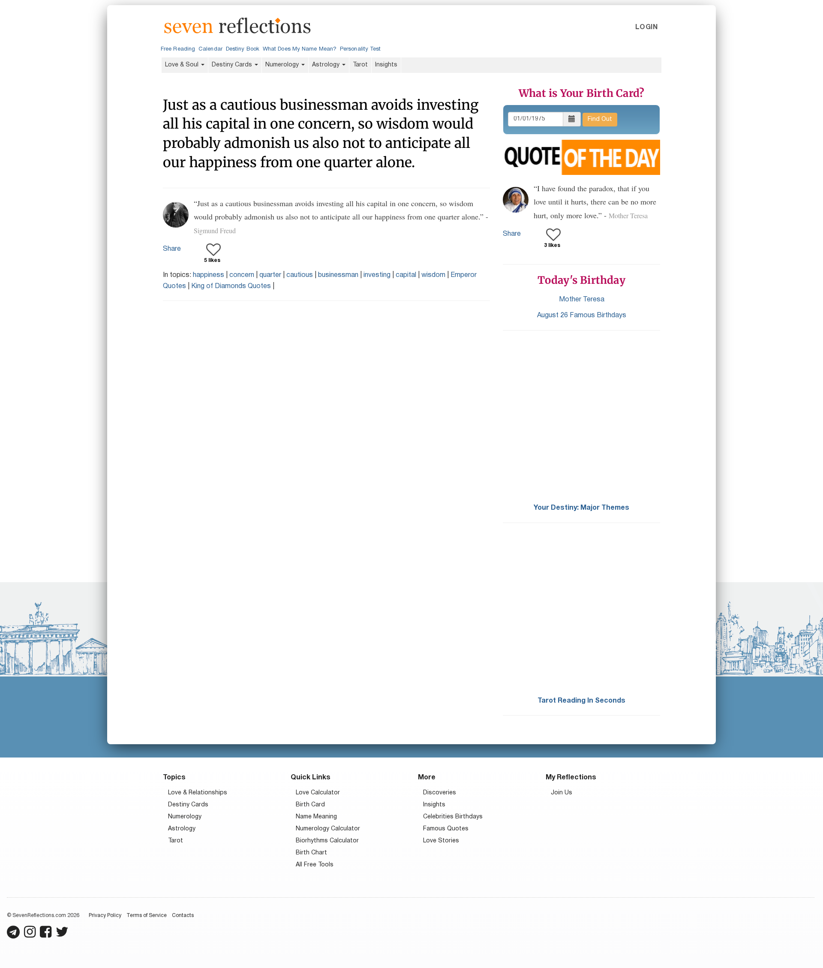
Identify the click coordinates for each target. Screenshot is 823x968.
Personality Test (360, 49)
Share (172, 249)
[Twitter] (62, 936)
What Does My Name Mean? (299, 49)
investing (376, 275)
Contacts (183, 915)
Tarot (360, 65)
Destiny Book (242, 49)
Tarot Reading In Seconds (581, 701)
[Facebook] (45, 936)
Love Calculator (318, 793)
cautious (299, 275)
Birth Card (310, 805)
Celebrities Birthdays (453, 817)
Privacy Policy (105, 915)
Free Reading (178, 49)
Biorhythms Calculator (327, 841)
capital (406, 275)
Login (646, 27)
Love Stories (441, 841)
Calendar (210, 49)
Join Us (561, 793)
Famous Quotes (446, 829)
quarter (270, 275)
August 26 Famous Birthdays (581, 316)
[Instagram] (30, 936)
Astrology (326, 65)
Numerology (282, 65)
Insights (386, 65)
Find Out (600, 119)
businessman (338, 275)
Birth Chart (311, 853)
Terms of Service (146, 915)
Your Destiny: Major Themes (581, 508)
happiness (208, 275)
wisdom (433, 275)
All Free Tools (314, 865)
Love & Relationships (197, 793)
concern (241, 275)
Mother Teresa (581, 300)
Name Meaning (316, 817)
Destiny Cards (233, 65)
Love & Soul (182, 65)
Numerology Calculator (328, 829)
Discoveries (439, 793)
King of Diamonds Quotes (231, 286)
